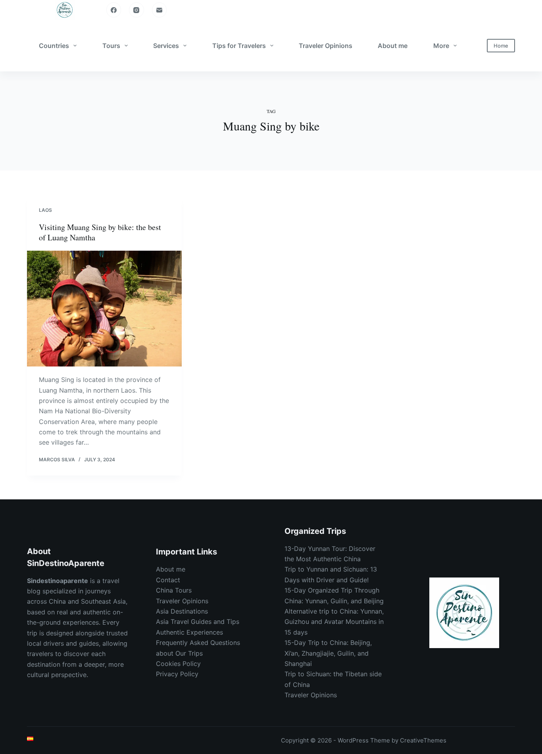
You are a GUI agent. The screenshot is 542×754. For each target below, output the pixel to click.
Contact (168, 580)
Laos (45, 210)
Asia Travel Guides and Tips (197, 621)
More (441, 46)
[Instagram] (136, 9)
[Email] (159, 9)
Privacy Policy (177, 674)
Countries (54, 46)
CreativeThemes (423, 740)
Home (501, 45)
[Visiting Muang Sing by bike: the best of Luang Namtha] (104, 308)
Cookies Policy (178, 664)
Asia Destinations (182, 611)
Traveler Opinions (325, 46)
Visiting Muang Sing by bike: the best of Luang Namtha (100, 232)
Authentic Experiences (189, 632)
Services (166, 46)
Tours (111, 46)
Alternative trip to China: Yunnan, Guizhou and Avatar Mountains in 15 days (334, 621)
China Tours (174, 590)
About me (392, 46)
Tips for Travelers (239, 46)
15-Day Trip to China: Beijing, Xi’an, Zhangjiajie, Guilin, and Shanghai (328, 653)
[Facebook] (113, 9)
